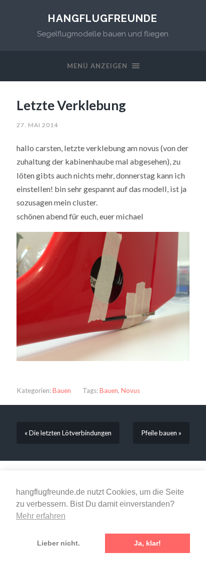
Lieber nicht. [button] (58, 543)
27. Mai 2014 (37, 125)
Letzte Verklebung (71, 105)
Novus (130, 390)
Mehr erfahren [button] (41, 516)
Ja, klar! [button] (147, 543)
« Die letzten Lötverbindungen (68, 433)
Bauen (61, 390)
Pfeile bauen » (161, 433)
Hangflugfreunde (103, 18)
